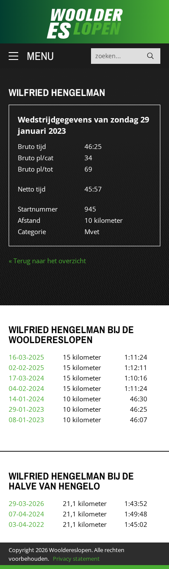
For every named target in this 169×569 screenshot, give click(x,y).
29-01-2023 (26, 409)
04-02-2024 (26, 388)
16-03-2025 (26, 357)
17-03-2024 (26, 378)
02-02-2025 (26, 367)
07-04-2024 (26, 513)
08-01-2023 (26, 419)
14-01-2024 (26, 398)
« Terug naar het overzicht (47, 260)
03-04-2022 (26, 524)
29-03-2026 (26, 503)
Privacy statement (76, 558)
